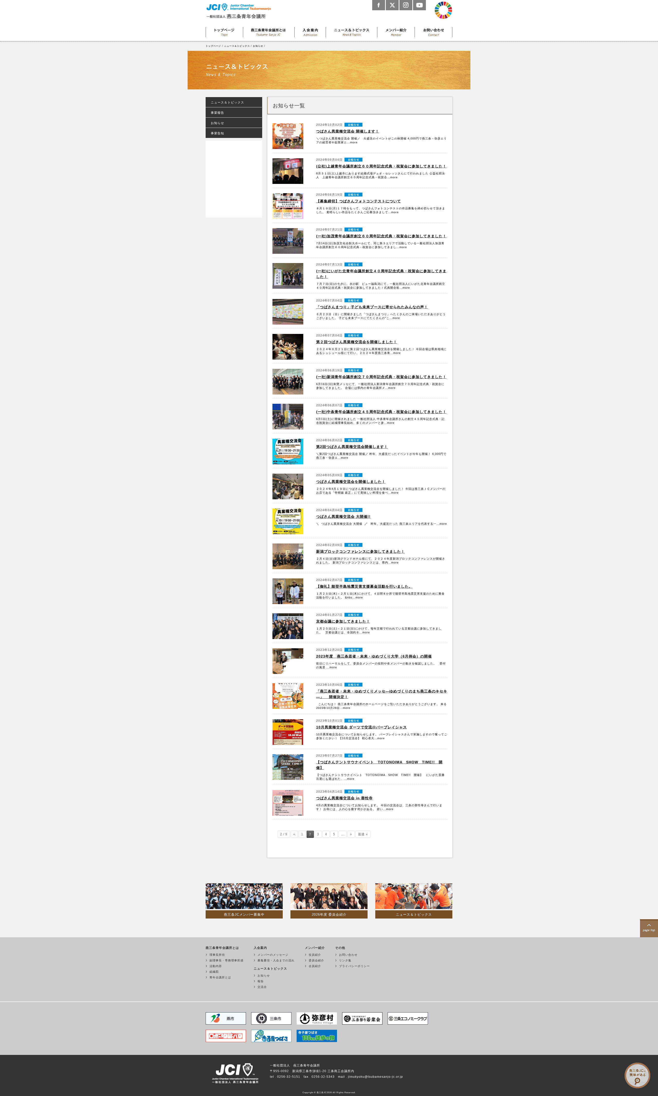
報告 (261, 981)
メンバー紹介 (396, 31)
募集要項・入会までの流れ (276, 960)
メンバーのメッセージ (273, 954)
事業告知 (217, 133)
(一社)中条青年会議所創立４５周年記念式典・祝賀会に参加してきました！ (381, 412)
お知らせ (258, 46)
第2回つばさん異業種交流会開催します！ (352, 447)
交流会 (262, 986)
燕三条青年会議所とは (269, 31)
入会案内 (310, 31)
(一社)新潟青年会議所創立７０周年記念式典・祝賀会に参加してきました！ (381, 377)
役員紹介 (315, 954)
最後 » (363, 834)
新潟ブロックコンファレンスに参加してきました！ (360, 551)
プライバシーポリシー (354, 966)
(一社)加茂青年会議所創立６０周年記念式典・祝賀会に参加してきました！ (381, 236)
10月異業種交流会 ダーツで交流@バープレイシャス (361, 727)
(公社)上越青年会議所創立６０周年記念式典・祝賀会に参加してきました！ (381, 166)
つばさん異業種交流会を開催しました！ (351, 482)
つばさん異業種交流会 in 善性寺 (344, 798)
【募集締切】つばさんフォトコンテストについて (358, 201)
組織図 (214, 971)
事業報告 (217, 113)
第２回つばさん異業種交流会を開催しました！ (356, 342)
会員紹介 (315, 966)
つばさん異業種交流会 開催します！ (347, 131)
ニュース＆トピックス (351, 31)
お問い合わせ (433, 31)
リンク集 (345, 960)
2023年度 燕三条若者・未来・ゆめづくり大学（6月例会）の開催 (374, 656)
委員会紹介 (316, 960)
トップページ (224, 31)
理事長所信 (217, 954)
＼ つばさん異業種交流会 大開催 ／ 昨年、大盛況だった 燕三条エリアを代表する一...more (381, 523)
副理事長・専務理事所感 (226, 960)
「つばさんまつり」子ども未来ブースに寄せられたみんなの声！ (372, 307)
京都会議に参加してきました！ (343, 621)
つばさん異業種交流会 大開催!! (343, 516)
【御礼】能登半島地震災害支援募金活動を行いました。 (364, 586)
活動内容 (215, 966)
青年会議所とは (220, 977)
